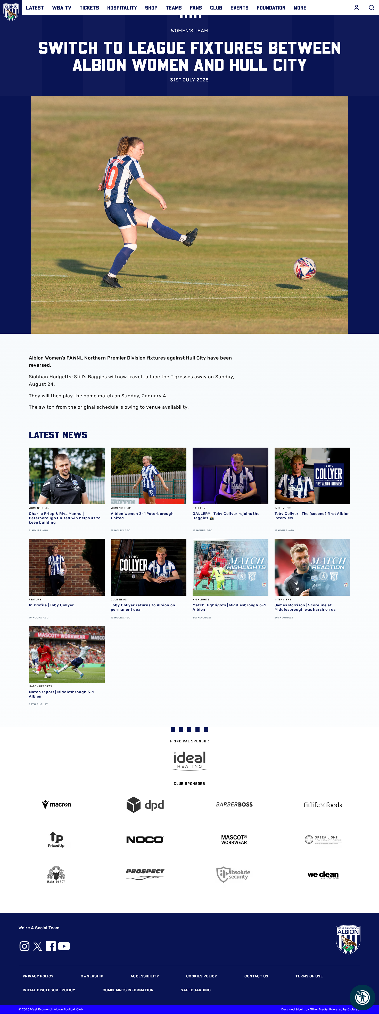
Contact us (256, 976)
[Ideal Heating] (189, 761)
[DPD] (145, 804)
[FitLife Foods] (323, 804)
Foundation (271, 7)
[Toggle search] (371, 7)
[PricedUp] (56, 839)
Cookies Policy (201, 976)
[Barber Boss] (234, 804)
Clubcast (354, 1009)
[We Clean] (323, 875)
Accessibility (144, 976)
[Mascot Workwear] (234, 839)
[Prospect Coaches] (145, 874)
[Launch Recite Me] (362, 997)
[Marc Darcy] (56, 875)
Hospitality (122, 7)
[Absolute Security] (234, 874)
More (300, 7)
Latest (35, 7)
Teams (174, 7)
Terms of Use (309, 976)
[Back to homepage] (11, 11)
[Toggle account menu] (356, 7)
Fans (196, 7)
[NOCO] (145, 840)
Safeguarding (196, 990)
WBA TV (61, 7)
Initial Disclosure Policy (49, 990)
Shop (151, 7)
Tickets (89, 7)
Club (216, 7)
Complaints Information (128, 990)
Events (239, 7)
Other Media (319, 1009)
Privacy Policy (38, 976)
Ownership (92, 976)
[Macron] (56, 805)
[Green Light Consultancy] (323, 839)
